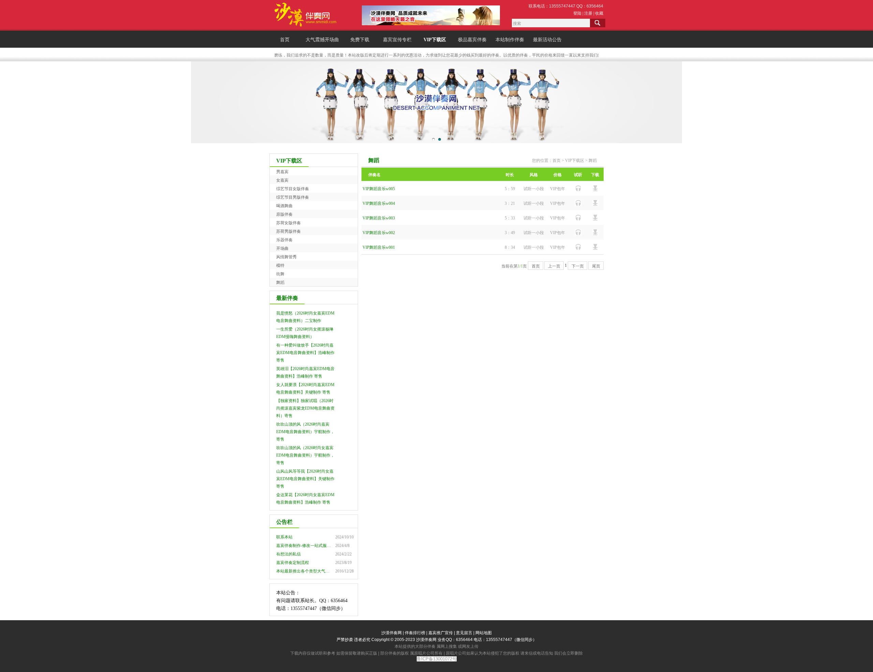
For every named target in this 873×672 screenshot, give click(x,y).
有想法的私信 (288, 554)
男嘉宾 (282, 171)
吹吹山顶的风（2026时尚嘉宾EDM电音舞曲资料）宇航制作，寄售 (305, 432)
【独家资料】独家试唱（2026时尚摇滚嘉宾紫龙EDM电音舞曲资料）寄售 (305, 408)
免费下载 (359, 39)
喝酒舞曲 (284, 205)
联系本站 (284, 537)
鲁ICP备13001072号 (437, 658)
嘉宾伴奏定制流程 (292, 562)
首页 (285, 39)
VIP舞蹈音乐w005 (378, 188)
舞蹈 (280, 282)
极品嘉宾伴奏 (472, 39)
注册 (588, 13)
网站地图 (483, 632)
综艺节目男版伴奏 (292, 197)
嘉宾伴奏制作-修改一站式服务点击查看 (311, 545)
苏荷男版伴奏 (288, 231)
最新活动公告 (547, 39)
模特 (280, 265)
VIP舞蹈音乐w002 (378, 232)
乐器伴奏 (284, 240)
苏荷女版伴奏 (288, 222)
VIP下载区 (435, 39)
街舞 (280, 274)
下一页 (578, 266)
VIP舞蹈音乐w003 (378, 218)
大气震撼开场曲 (322, 39)
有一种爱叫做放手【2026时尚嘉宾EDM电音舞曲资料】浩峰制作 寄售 (305, 353)
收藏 (599, 13)
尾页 (596, 266)
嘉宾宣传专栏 (397, 39)
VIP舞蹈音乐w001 (378, 247)
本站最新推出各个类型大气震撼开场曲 (311, 571)
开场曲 (282, 248)
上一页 (554, 266)
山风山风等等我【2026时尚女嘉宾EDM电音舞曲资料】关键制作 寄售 (305, 479)
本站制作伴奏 (509, 39)
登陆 (577, 13)
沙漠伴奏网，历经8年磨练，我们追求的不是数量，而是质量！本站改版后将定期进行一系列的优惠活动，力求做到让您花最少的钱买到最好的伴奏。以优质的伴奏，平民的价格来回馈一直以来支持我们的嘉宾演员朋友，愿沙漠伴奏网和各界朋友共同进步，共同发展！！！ (474, 55)
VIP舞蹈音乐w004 (378, 203)
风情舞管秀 (286, 257)
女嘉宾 (282, 180)
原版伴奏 (284, 214)
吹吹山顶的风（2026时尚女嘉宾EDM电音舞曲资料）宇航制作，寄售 (305, 455)
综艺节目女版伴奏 (292, 188)
